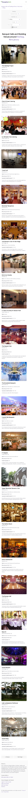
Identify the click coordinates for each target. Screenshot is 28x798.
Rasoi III (4, 632)
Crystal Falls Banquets (8, 417)
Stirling (3, 7)
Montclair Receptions (8, 206)
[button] (16, 17)
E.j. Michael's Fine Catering (9, 137)
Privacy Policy (6, 791)
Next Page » (20, 757)
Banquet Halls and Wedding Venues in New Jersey (11, 6)
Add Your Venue (4, 785)
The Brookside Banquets (9, 383)
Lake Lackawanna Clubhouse (10, 703)
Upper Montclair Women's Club (11, 488)
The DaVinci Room (7, 524)
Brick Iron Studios (7, 275)
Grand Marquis (6, 667)
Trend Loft (5, 170)
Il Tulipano (5, 453)
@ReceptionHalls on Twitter (7, 777)
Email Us (3, 786)
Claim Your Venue (5, 783)
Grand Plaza (5, 738)
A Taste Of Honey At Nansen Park (11, 310)
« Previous (7, 757)
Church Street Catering (8, 101)
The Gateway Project (7, 66)
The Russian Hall (6, 596)
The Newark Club (7, 346)
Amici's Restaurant (7, 559)
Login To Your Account (6, 782)
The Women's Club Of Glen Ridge (11, 241)
